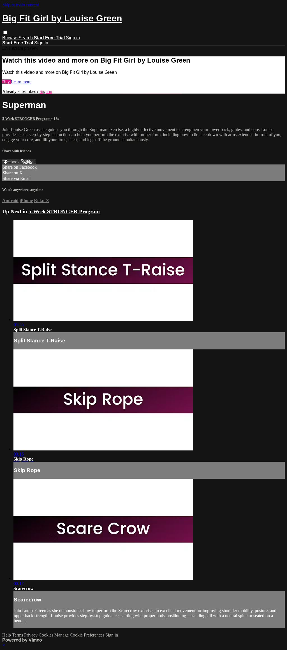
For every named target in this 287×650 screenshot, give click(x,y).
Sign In (41, 42)
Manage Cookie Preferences (79, 635)
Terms (18, 635)
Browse (10, 37)
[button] (5, 32)
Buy (6, 81)
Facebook (11, 161)
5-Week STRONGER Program (26, 118)
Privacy (31, 635)
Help (7, 635)
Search (26, 37)
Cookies (46, 635)
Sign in (73, 37)
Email (30, 161)
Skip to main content (20, 4)
